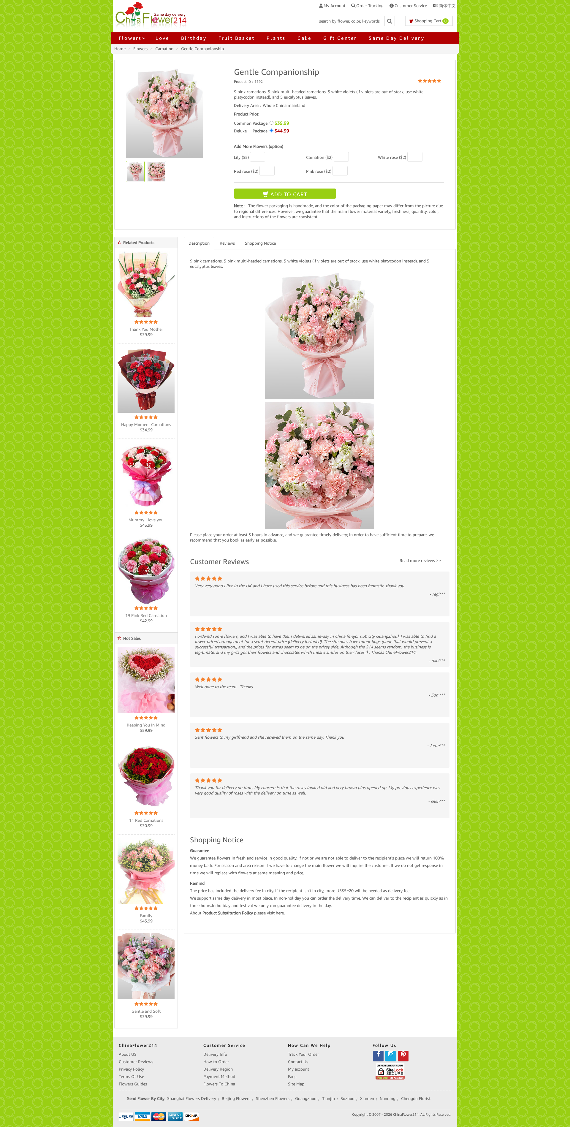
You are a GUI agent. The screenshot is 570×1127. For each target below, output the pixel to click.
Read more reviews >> (420, 560)
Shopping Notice (260, 243)
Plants (276, 38)
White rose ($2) (392, 157)
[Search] (390, 21)
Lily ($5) (241, 157)
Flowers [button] (130, 38)
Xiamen (367, 1098)
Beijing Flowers (236, 1098)
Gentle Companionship (202, 48)
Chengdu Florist (415, 1098)
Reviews (227, 243)
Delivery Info (215, 1054)
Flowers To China (219, 1084)
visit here (275, 913)
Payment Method (219, 1076)
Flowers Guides (133, 1084)
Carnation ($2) (319, 157)
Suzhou (347, 1098)
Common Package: (261, 123)
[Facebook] (378, 1056)
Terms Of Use (131, 1076)
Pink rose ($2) (318, 171)
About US (128, 1054)
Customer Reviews (136, 1061)
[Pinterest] (403, 1056)
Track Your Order (303, 1054)
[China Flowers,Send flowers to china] (151, 14)
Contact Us (298, 1061)
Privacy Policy (131, 1069)
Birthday (194, 38)
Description (199, 243)
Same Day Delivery (396, 38)
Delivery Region (218, 1069)
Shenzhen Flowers (272, 1098)
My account (298, 1069)
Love (162, 38)
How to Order (216, 1061)
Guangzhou (305, 1098)
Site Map (296, 1084)
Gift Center (340, 38)
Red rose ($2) (246, 171)
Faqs (292, 1076)
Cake (304, 38)
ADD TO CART (288, 194)
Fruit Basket (236, 38)
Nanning (387, 1098)
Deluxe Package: (261, 131)
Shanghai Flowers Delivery (191, 1098)
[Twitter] (390, 1056)
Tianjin (328, 1098)
